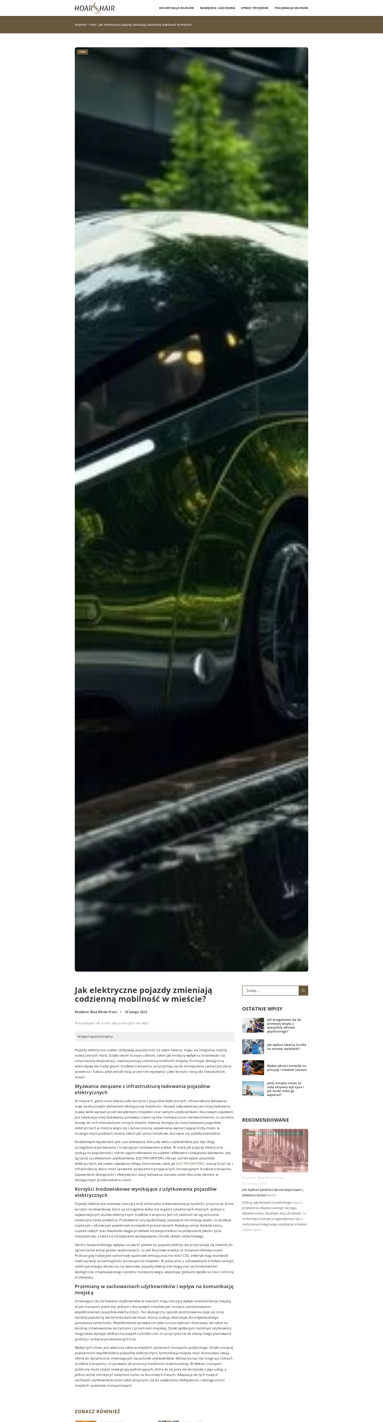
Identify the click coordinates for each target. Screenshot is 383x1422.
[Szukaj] (303, 991)
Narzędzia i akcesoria (217, 8)
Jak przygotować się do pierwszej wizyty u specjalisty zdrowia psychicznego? (284, 1025)
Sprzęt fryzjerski (254, 8)
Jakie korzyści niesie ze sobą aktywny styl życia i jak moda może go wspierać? (285, 1089)
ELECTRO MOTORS (190, 1163)
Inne (82, 51)
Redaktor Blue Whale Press (96, 1012)
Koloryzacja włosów (176, 8)
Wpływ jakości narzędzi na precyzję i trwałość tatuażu (287, 1068)
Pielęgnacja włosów (291, 8)
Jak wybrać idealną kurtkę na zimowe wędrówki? (286, 1047)
